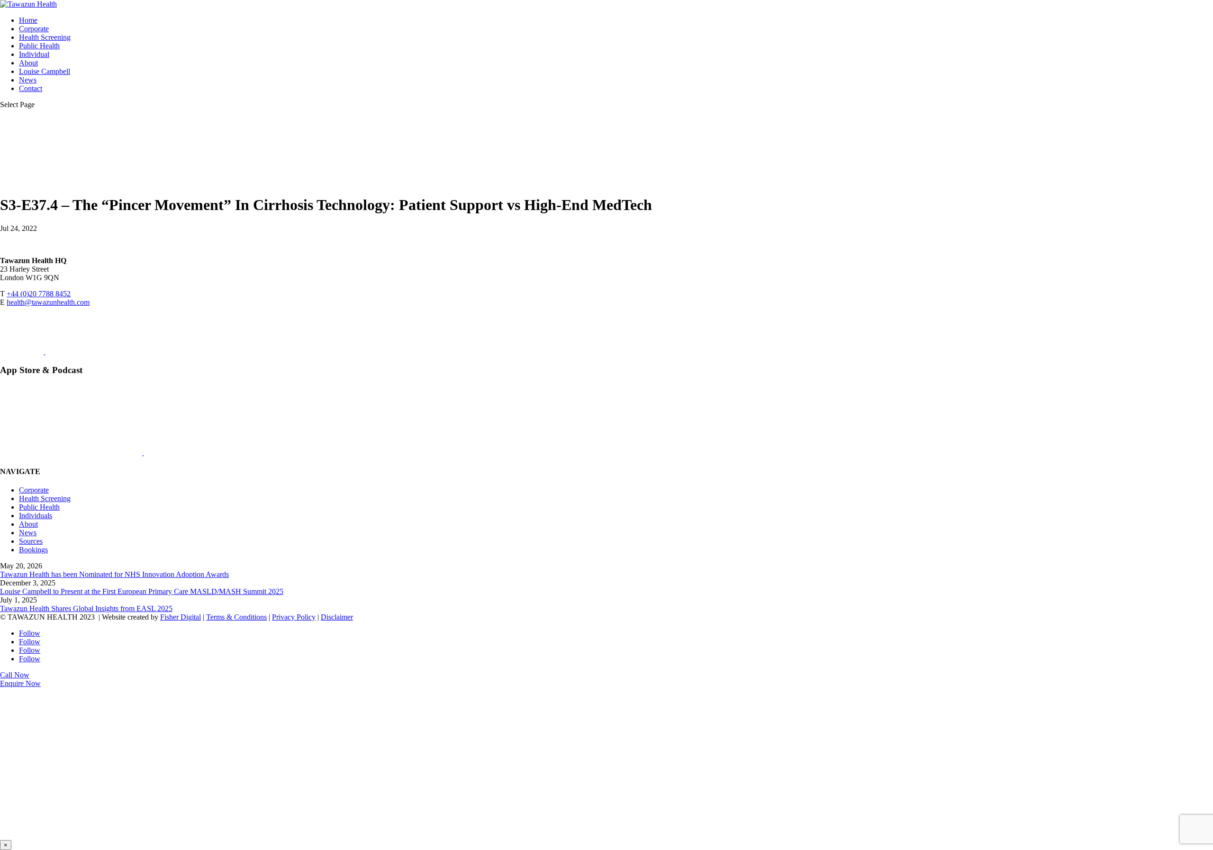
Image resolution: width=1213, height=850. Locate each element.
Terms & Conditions (236, 617)
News (27, 80)
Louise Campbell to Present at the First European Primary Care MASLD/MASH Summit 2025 (141, 591)
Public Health (39, 46)
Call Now (14, 675)
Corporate (34, 29)
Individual (34, 54)
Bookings (33, 550)
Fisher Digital (180, 617)
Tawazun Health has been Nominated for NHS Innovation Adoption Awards (114, 574)
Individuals (35, 516)
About (28, 63)
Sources (31, 541)
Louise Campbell (44, 71)
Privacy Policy (294, 617)
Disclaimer (337, 617)
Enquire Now (20, 683)
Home (28, 20)
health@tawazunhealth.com (48, 302)
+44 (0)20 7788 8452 (39, 294)
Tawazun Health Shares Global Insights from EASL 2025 (86, 608)
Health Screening (45, 37)
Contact (30, 88)
